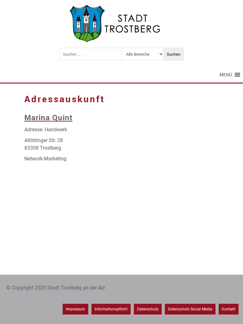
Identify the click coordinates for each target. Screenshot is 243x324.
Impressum (75, 309)
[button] (226, 74)
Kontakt (228, 309)
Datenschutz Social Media (190, 309)
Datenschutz (148, 309)
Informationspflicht (111, 309)
